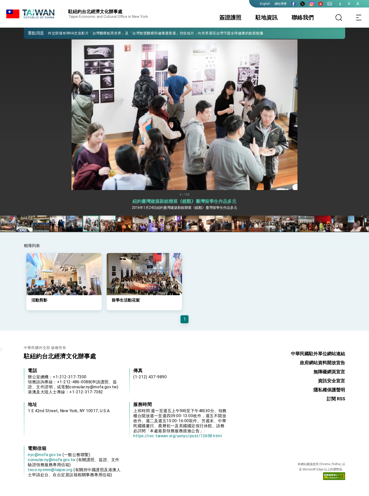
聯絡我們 (303, 17)
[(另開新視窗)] (293, 4)
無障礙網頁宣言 (329, 371)
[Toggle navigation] (359, 18)
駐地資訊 (267, 17)
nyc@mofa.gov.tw (45, 454)
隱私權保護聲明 (329, 389)
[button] (31, 33)
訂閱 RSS (336, 398)
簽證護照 (230, 17)
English (265, 4)
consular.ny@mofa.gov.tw (52, 459)
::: (1, 349)
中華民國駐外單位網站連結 (318, 353)
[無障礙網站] (334, 477)
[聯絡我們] (329, 4)
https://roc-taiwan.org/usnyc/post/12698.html (177, 435)
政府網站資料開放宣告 (322, 362)
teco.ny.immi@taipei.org (50, 469)
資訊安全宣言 (331, 380)
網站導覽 (281, 4)
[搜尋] (339, 18)
